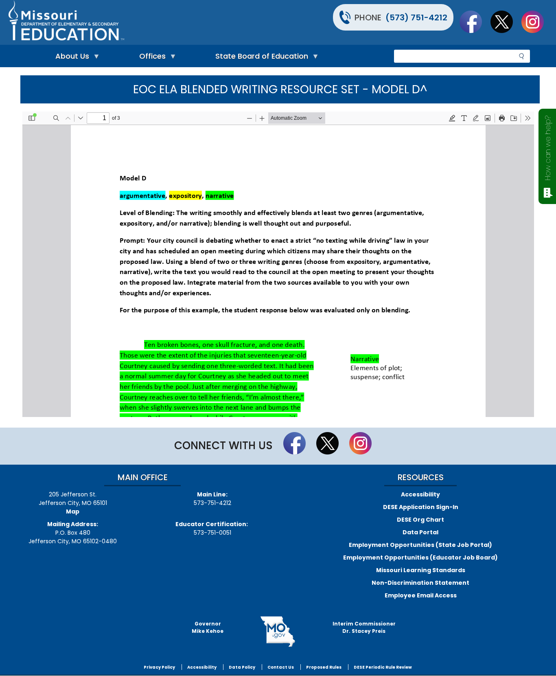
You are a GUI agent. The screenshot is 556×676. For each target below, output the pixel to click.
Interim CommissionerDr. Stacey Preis (364, 627)
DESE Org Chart (420, 520)
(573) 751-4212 (416, 17)
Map (72, 511)
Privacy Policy (159, 667)
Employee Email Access (421, 595)
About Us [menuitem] (70, 58)
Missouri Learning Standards (420, 570)
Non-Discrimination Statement (420, 583)
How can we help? (548, 148)
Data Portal (420, 532)
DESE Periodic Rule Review (383, 667)
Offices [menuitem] (150, 58)
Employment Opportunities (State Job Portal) (420, 545)
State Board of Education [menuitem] (259, 58)
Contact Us (280, 667)
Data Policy (242, 667)
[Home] (142, 22)
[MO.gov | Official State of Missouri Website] (277, 631)
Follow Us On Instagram (536, 21)
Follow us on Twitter (505, 21)
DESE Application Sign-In (420, 507)
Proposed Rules (323, 667)
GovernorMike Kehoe (207, 627)
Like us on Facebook (474, 21)
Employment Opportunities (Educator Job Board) (420, 557)
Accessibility (420, 494)
